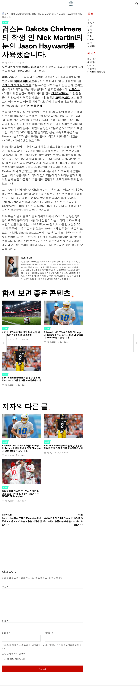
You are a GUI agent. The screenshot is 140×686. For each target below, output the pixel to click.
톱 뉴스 (90, 23)
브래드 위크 (29, 66)
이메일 (6, 633)
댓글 (5, 587)
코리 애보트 (62, 97)
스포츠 (5, 22)
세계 (89, 26)
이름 (5, 621)
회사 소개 (92, 59)
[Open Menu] (4, 3)
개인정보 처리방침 (96, 72)
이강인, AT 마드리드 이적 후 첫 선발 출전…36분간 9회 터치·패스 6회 (21, 333)
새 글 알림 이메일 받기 (15, 659)
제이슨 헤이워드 (24, 81)
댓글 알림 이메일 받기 (15, 653)
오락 (89, 42)
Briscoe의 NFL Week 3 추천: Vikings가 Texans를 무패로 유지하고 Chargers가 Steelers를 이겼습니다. (63, 335)
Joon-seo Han (23, 339)
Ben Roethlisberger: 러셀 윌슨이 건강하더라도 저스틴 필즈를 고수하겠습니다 (21, 379)
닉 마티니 (74, 89)
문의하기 (91, 45)
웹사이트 (49, 633)
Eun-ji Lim (20, 63)
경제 (89, 29)
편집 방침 (92, 68)
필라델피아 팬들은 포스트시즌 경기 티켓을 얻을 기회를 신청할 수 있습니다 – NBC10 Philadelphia (20, 494)
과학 (89, 32)
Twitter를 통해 (34, 105)
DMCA (90, 65)
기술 (89, 36)
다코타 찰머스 (59, 93)
